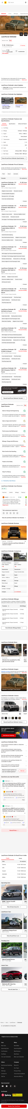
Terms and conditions (19, 1073)
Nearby (20, 858)
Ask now (22, 770)
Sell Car (3, 1076)
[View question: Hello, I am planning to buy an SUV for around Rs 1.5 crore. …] (14, 791)
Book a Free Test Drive (14, 1106)
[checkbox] (21, 201)
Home (2, 1022)
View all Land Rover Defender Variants (13, 398)
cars (7, 1022)
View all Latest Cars (13, 989)
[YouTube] (2, 1086)
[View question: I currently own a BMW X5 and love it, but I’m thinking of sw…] (14, 816)
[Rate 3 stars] (10, 513)
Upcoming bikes (18, 1048)
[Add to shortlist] (26, 18)
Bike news (16, 1054)
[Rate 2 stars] (7, 513)
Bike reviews (17, 1051)
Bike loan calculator (19, 1056)
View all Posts (13, 830)
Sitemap (3, 1070)
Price (10, 13)
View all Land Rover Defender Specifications (13, 158)
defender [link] (19, 1022)
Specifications (12, 123)
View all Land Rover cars (13, 935)
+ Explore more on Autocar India (9, 1036)
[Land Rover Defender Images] (14, 25)
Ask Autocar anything (6, 1065)
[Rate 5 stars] (17, 513)
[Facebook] (10, 1086)
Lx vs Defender (17, 591)
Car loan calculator (6, 1056)
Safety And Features (22, 123)
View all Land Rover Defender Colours (13, 722)
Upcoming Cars (5, 1048)
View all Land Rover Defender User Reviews (13, 517)
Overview (4, 123)
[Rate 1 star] (4, 513)
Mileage (16, 13)
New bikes (16, 1045)
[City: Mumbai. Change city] (26, 2)
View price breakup (23, 184)
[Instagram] (6, 1086)
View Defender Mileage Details (13, 627)
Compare (25, 201)
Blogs (2, 1068)
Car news (3, 1054)
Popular (7, 858)
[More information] (16, 51)
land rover (12, 1022)
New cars (3, 1045)
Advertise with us (18, 1076)
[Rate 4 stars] (14, 513)
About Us (16, 1065)
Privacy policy (17, 1070)
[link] (11, 892)
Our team (16, 1068)
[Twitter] (14, 1086)
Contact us (4, 1073)
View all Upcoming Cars (13, 907)
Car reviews (4, 1051)
